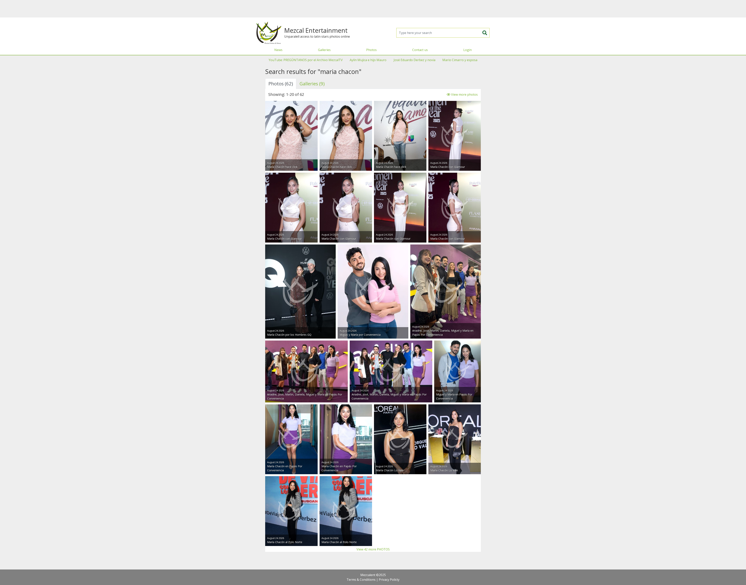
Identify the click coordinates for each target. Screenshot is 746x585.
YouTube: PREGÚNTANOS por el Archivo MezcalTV (306, 60)
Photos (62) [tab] (280, 83)
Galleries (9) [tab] (312, 83)
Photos (371, 50)
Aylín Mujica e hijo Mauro (368, 60)
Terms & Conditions (361, 579)
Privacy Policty (389, 579)
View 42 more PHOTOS (373, 549)
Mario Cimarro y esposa (459, 60)
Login (467, 50)
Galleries (324, 50)
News (278, 50)
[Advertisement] (373, 8)
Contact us (420, 50)
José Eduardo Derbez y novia (414, 60)
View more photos (464, 94)
